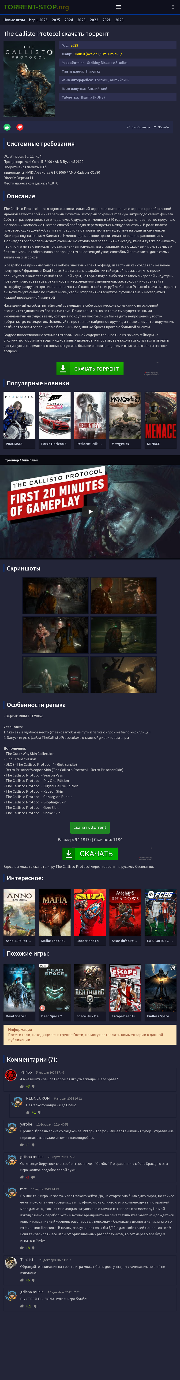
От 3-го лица (112, 54)
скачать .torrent (90, 827)
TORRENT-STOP (36, 7)
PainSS (26, 1072)
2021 (106, 19)
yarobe (26, 1124)
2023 (74, 45)
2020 (119, 19)
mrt (23, 1189)
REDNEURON (38, 1098)
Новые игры (14, 19)
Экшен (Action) (86, 54)
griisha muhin (32, 1156)
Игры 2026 (38, 19)
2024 (68, 19)
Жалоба (163, 127)
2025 (56, 19)
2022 (94, 19)
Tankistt (27, 1259)
